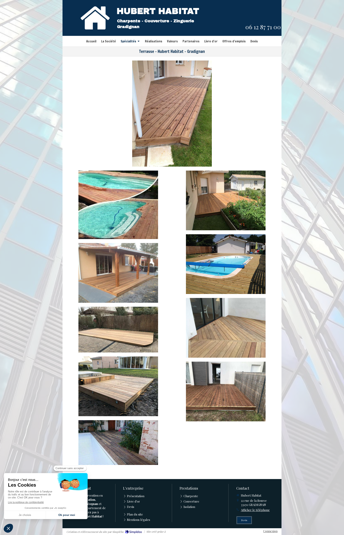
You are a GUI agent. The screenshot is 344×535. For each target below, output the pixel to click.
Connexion (270, 531)
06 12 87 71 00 (263, 27)
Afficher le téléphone (255, 510)
